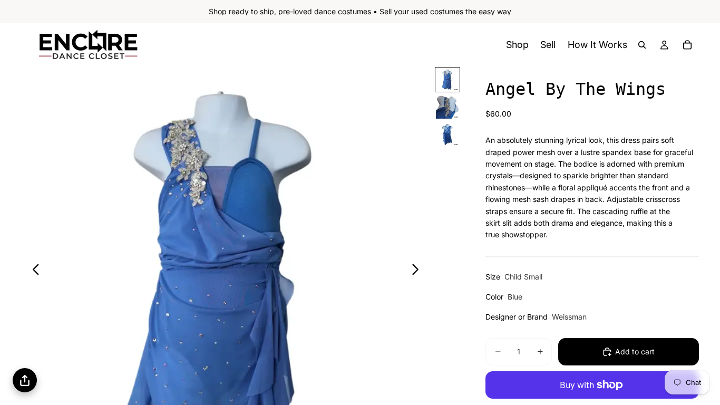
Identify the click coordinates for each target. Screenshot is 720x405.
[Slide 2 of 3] (447, 107)
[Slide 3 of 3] (447, 134)
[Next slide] (418, 271)
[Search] (642, 44)
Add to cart (635, 351)
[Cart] (687, 44)
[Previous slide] (33, 271)
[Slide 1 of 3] (447, 79)
